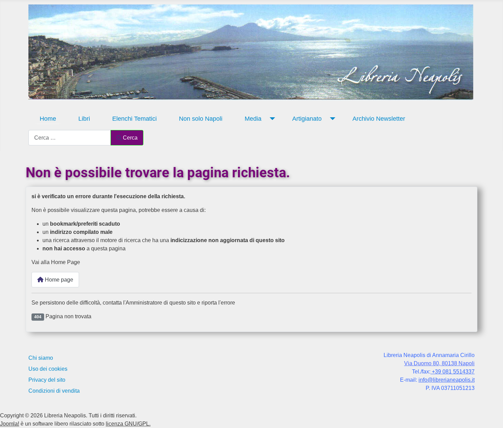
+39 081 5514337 (452, 371)
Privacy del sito (46, 380)
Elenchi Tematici (134, 118)
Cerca (130, 138)
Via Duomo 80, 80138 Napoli (439, 363)
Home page (58, 280)
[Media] (271, 118)
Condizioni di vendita (54, 391)
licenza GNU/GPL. (128, 424)
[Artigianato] (331, 118)
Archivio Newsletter (378, 118)
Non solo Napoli (200, 118)
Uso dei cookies (47, 369)
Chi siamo (40, 358)
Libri (84, 118)
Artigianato (307, 118)
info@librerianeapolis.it (446, 380)
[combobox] (69, 137)
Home (48, 118)
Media (253, 118)
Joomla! (9, 424)
